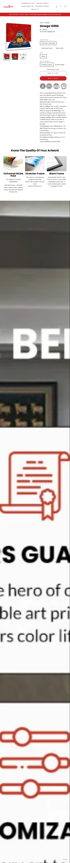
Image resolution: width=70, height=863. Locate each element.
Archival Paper (60, 64)
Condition (44, 39)
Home (41, 22)
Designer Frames (42, 6)
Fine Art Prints (42, 3)
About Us (35, 9)
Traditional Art (27, 6)
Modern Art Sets (28, 3)
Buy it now (53, 78)
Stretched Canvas (47, 48)
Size (41, 53)
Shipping (49, 31)
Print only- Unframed (48, 43)
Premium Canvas (46, 64)
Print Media (45, 61)
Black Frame (59, 48)
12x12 (43, 56)
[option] (35, 14)
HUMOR (46, 22)
